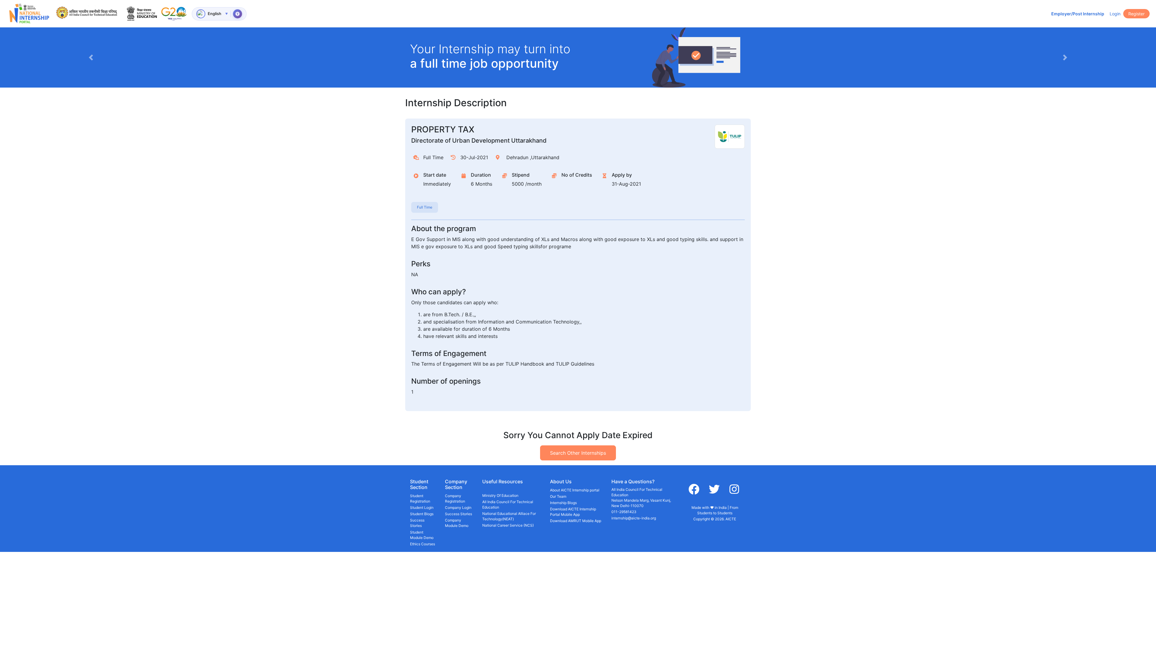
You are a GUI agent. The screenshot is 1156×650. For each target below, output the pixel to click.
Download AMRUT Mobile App (575, 520)
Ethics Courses (422, 544)
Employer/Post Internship (1077, 13)
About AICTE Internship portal (574, 490)
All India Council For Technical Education (507, 504)
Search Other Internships (578, 453)
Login (1115, 13)
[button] (91, 57)
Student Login (422, 507)
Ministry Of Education (500, 495)
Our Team (558, 496)
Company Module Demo (456, 523)
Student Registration (420, 498)
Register (1136, 13)
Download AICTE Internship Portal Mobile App (573, 512)
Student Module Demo (422, 535)
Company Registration (455, 498)
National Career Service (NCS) (508, 525)
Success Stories (417, 523)
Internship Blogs (563, 502)
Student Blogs (422, 514)
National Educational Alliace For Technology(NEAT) (509, 516)
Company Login (458, 507)
